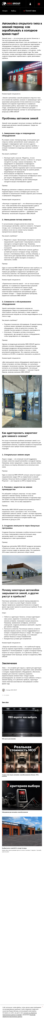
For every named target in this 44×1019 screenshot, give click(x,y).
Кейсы (13, 11)
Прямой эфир (30, 11)
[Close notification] (42, 1007)
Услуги (4, 11)
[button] (39, 4)
